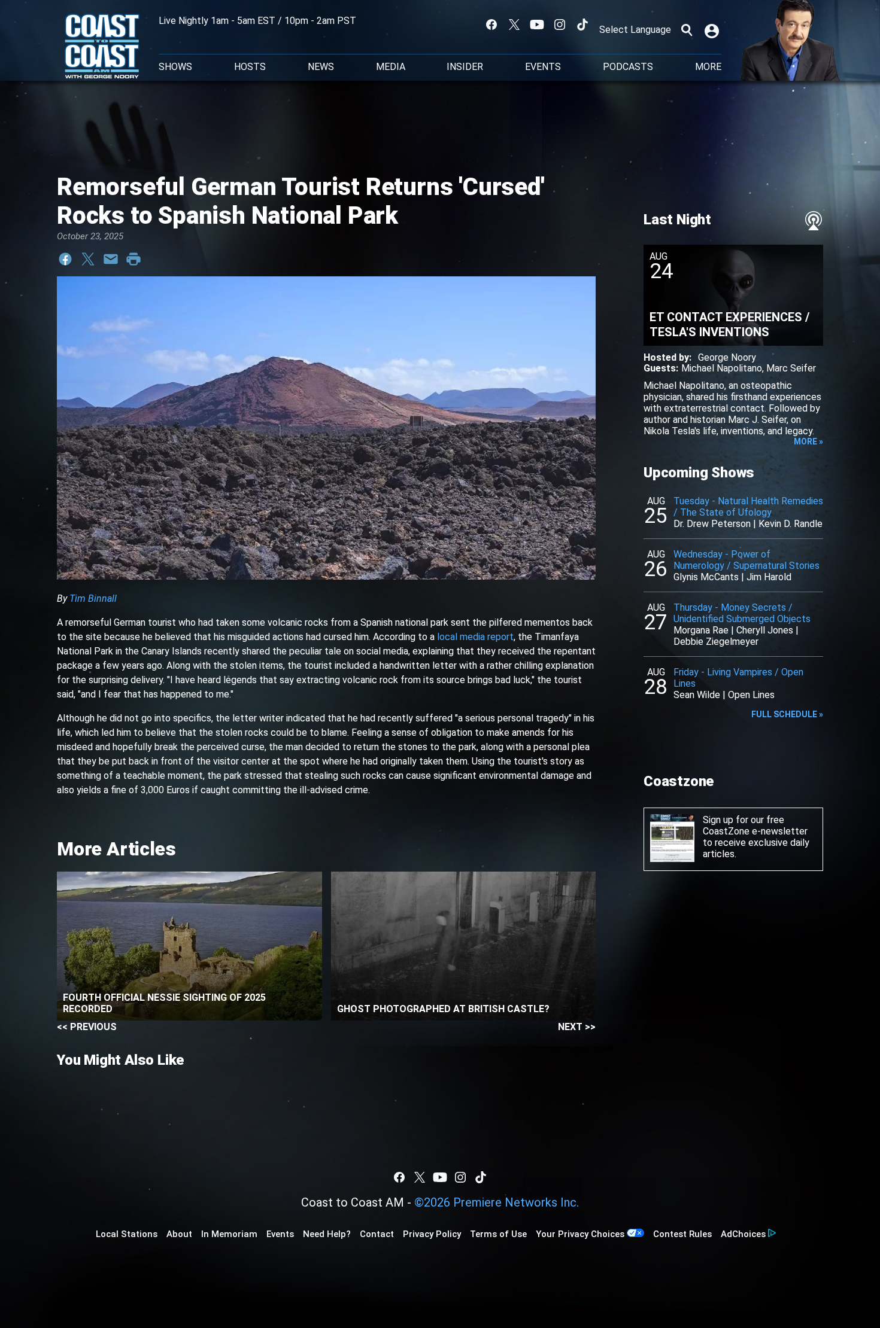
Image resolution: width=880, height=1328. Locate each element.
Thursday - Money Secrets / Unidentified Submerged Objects (742, 613)
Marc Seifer (791, 368)
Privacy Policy (432, 1234)
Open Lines (751, 694)
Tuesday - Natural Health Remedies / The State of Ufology (748, 506)
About (179, 1234)
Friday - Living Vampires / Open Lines (738, 677)
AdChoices (743, 1234)
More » (808, 441)
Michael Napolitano (721, 368)
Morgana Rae (701, 630)
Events (543, 67)
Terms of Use (498, 1234)
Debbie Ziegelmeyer (715, 641)
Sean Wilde (696, 694)
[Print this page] (133, 259)
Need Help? (327, 1234)
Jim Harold (769, 577)
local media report (475, 636)
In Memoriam (229, 1234)
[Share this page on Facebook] (65, 259)
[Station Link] (102, 47)
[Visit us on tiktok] (582, 24)
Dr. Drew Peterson (712, 523)
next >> (577, 1026)
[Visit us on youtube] (537, 24)
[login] (713, 30)
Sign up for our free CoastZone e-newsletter (755, 825)
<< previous (87, 1026)
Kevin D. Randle (790, 523)
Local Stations (126, 1234)
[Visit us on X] (514, 24)
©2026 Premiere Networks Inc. (496, 1202)
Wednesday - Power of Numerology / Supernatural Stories (746, 560)
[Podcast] (813, 220)
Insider (465, 67)
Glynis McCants (706, 577)
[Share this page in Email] (110, 259)
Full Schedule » (787, 714)
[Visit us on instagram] (560, 24)
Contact (377, 1234)
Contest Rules (682, 1234)
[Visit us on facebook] (491, 24)
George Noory (727, 357)
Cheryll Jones (764, 630)
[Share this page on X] (88, 259)
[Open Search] (686, 29)
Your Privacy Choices (580, 1234)
